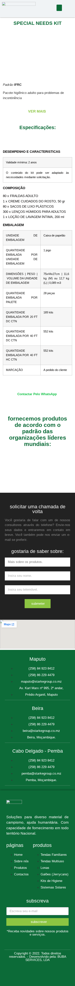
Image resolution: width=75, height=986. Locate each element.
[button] (59, 8)
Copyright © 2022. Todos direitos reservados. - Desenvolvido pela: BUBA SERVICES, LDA (37, 957)
